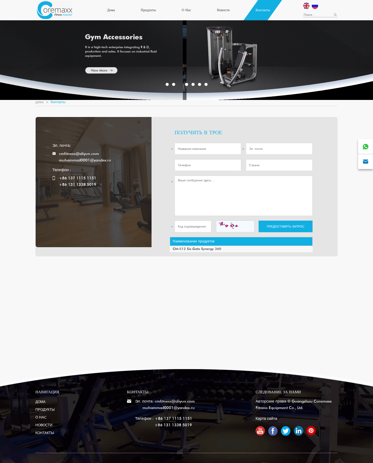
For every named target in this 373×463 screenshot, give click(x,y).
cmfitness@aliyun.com (79, 153)
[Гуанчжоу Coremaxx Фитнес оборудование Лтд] (54, 9)
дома (111, 10)
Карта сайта (266, 418)
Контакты (263, 10)
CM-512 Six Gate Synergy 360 (197, 249)
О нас (186, 10)
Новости (223, 10)
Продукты (148, 10)
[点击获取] (235, 226)
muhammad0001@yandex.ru (85, 160)
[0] (167, 84)
